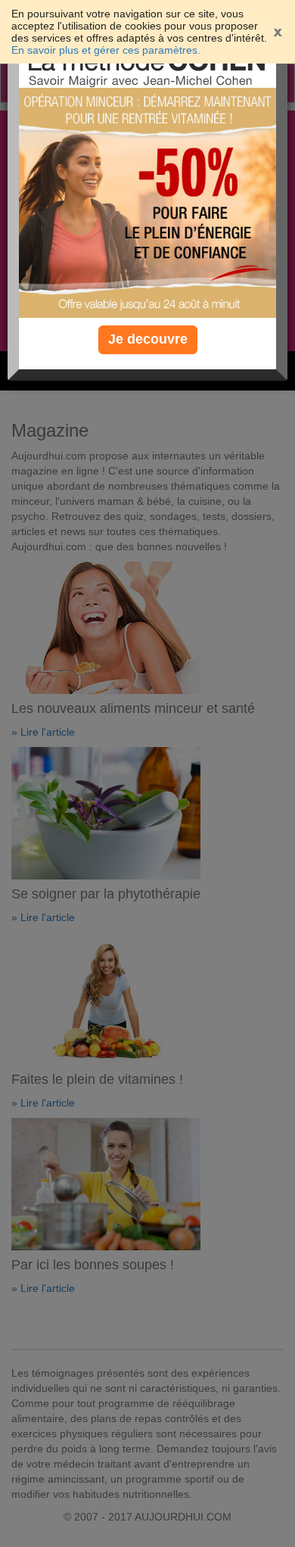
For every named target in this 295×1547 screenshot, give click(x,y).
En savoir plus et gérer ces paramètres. (105, 50)
